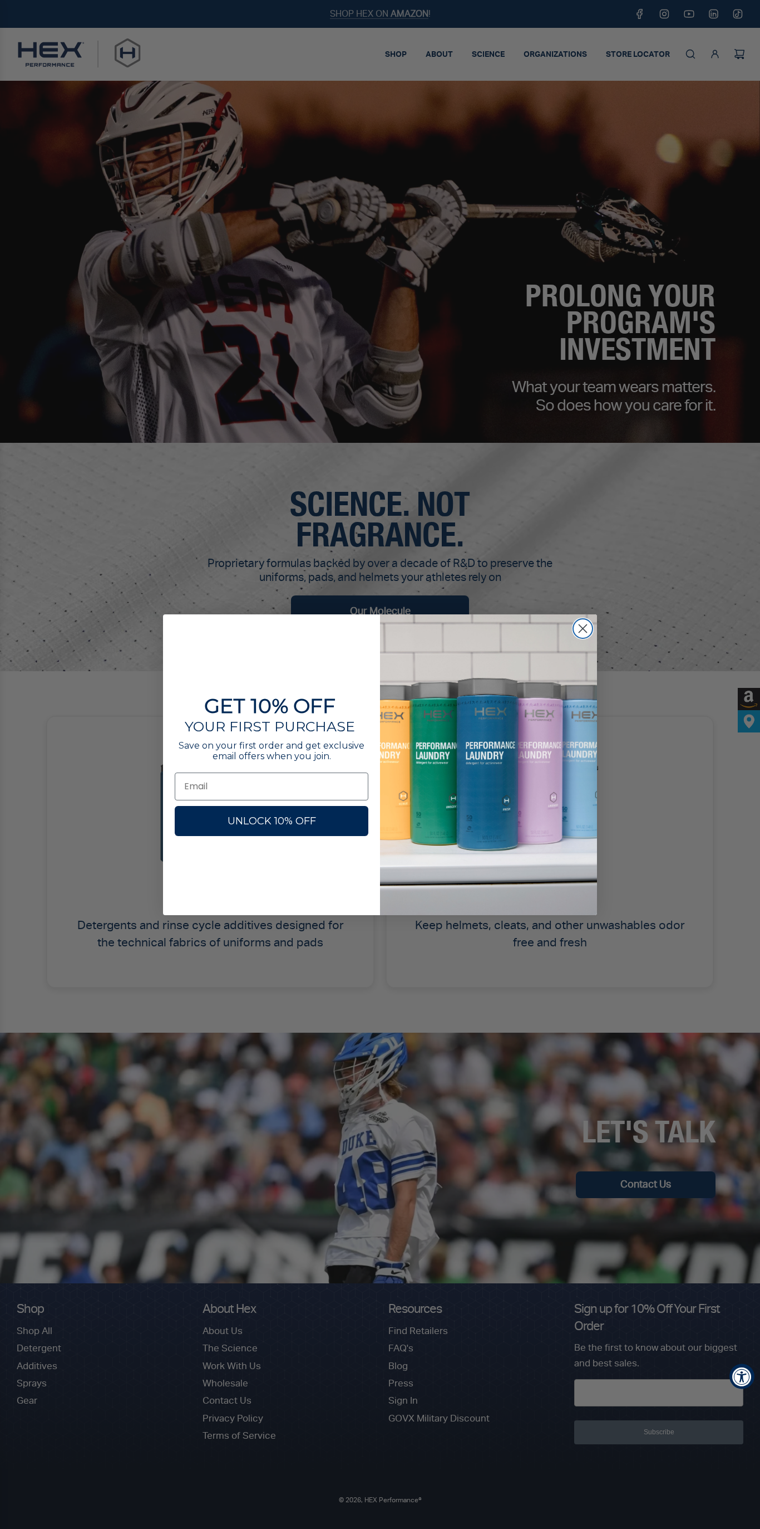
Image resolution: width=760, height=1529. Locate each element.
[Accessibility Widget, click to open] (741, 1376)
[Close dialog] (583, 628)
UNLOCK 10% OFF (272, 821)
